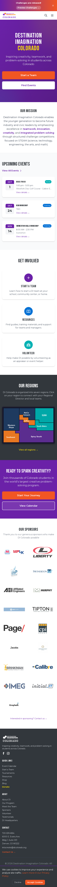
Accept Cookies (35, 882)
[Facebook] (3, 753)
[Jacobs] (14, 647)
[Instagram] (8, 753)
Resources (7, 776)
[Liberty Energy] (43, 552)
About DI (6, 799)
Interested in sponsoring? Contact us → (28, 718)
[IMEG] (14, 686)
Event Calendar (9, 766)
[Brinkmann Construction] (14, 666)
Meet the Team (9, 806)
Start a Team (29, 75)
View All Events (10, 170)
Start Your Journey (28, 495)
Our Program (8, 803)
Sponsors (6, 810)
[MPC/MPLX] (14, 552)
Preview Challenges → (28, 8)
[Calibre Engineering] (43, 666)
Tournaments (8, 773)
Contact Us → (9, 852)
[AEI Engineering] (14, 590)
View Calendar (29, 505)
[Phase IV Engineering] (14, 571)
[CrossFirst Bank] (43, 647)
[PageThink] (14, 628)
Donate (5, 787)
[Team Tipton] (43, 609)
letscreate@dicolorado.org (14, 847)
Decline (17, 882)
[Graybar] (14, 705)
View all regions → (28, 449)
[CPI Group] (43, 628)
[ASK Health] (14, 609)
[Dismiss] (53, 5)
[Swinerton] (43, 571)
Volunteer (6, 813)
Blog (4, 783)
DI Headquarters (10, 820)
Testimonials (8, 817)
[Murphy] (43, 590)
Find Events (28, 85)
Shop (4, 780)
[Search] (46, 15)
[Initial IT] (43, 686)
